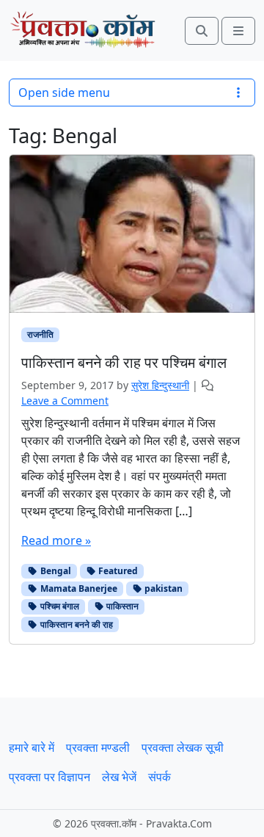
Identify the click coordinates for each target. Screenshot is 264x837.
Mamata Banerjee (77, 588)
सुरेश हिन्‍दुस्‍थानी (160, 385)
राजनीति (40, 334)
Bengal (54, 571)
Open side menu (64, 92)
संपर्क (159, 777)
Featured (117, 571)
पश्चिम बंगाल (58, 606)
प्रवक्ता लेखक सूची (183, 747)
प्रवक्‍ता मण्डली (98, 747)
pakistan (162, 588)
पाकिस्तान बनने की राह (75, 624)
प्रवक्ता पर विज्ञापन (49, 777)
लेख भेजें (119, 777)
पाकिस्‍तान (121, 606)
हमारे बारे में (31, 747)
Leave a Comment (65, 400)
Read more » (56, 540)
